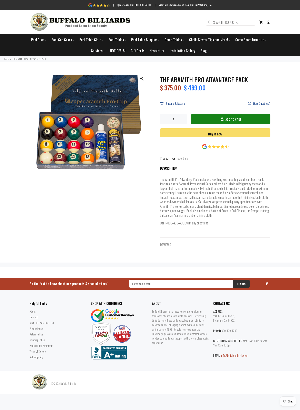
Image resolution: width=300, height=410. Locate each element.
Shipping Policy (37, 340)
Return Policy (36, 334)
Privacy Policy (36, 328)
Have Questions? (261, 103)
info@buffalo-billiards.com (234, 355)
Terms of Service (38, 351)
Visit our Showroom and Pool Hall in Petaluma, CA (185, 5)
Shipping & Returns (175, 103)
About (33, 311)
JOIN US (241, 284)
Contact (34, 317)
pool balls (183, 158)
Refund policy (36, 357)
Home (6, 59)
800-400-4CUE (143, 5)
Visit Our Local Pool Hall (42, 323)
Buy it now (215, 133)
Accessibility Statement (41, 345)
